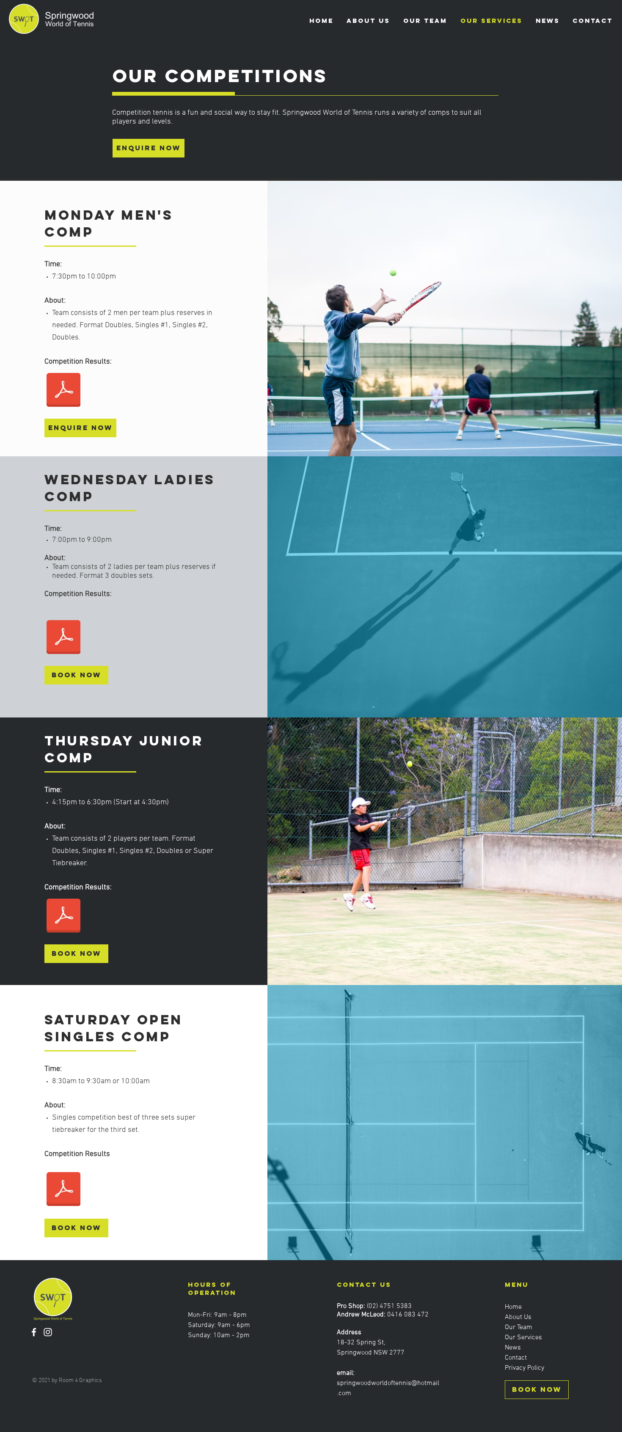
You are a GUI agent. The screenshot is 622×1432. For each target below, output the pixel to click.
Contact (516, 1358)
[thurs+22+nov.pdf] (63, 917)
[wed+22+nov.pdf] (63, 638)
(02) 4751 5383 (389, 1306)
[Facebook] (33, 1332)
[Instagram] (47, 1332)
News (513, 1348)
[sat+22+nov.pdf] (63, 1190)
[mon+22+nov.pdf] (63, 391)
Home (513, 1307)
